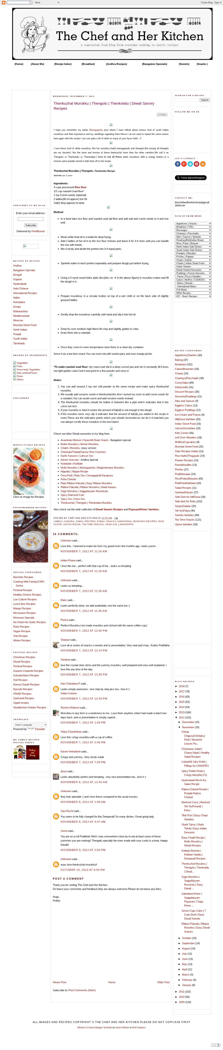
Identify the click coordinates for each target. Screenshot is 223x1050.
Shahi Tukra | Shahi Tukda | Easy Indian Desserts (194, 828)
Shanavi (65, 639)
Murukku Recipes (145, 521)
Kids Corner (182, 432)
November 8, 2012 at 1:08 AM (83, 801)
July (184, 953)
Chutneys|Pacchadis (187, 378)
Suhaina (65, 659)
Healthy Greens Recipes (27, 594)
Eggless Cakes (183, 405)
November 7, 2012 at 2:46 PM (83, 742)
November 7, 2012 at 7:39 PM (83, 762)
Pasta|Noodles (183, 464)
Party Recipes (21, 626)
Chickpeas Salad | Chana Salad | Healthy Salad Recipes (196, 752)
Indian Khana (68, 560)
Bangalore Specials (24, 270)
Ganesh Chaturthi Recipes (28, 670)
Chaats (179, 373)
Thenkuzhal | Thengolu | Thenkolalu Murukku (86, 502)
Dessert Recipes (184, 391)
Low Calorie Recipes (25, 599)
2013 (182, 712)
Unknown (66, 540)
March (186, 974)
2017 (182, 691)
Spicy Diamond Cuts (72, 494)
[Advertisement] (111, 77)
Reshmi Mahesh (70, 707)
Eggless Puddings (185, 409)
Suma (64, 830)
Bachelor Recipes (23, 577)
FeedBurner (38, 231)
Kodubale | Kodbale (72, 463)
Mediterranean (21, 315)
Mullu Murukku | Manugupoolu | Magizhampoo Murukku (92, 467)
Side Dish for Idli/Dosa (187, 496)
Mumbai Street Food (24, 325)
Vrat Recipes (20, 635)
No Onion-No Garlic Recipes (29, 622)
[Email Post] (115, 518)
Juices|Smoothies (185, 428)
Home (111, 982)
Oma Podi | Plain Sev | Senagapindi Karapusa (87, 475)
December (188, 722)
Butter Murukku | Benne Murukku (79, 444)
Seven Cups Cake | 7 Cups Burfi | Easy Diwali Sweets (194, 914)
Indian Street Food (185, 423)
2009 (182, 1002)
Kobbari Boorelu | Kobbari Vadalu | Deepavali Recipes (194, 854)
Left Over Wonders (186, 437)
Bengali (17, 274)
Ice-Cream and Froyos (188, 414)
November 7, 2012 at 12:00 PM (84, 630)
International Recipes (25, 293)
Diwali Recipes (21, 661)
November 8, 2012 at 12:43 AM (84, 782)
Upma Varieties (183, 524)
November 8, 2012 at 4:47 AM (83, 821)
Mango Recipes (22, 608)
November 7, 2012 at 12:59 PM (84, 698)
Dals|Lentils (181, 387)
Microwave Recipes (24, 612)
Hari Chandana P (70, 683)
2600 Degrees (138, 1027)
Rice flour (81, 187)
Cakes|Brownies (184, 368)
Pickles (179, 469)
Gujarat (17, 279)
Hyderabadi (19, 283)
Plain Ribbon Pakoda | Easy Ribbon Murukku (86, 483)
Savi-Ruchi (67, 810)
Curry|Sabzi (182, 382)
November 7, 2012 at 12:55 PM (84, 674)
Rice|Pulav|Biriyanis (186, 478)
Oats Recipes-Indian (186, 451)
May (185, 964)
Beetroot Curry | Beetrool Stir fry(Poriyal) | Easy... (196, 806)
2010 (182, 996)
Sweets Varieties (184, 515)
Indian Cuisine (69, 693)
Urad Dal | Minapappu (119, 524)
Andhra (17, 265)
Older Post (163, 982)
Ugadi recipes (21, 702)
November (188, 727)
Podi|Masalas (182, 474)
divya (64, 771)
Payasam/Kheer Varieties (144, 509)
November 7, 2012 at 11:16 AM (84, 551)
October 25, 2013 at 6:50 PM (83, 869)
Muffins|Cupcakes (185, 442)
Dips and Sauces (184, 400)
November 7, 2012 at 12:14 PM (84, 650)
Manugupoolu (96, 130)
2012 (182, 717)
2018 (182, 686)
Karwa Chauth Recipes (26, 684)
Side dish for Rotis (185, 501)
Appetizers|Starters (186, 355)
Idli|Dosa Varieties (185, 419)
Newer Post (59, 982)
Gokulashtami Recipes (26, 675)
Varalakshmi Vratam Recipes (29, 707)
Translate (39, 728)
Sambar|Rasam (184, 492)
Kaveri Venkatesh (71, 751)
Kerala (17, 306)
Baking (179, 359)
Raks (64, 600)
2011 (182, 991)
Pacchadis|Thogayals (187, 455)
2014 (182, 707)
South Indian (20, 338)
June (185, 958)
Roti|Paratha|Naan (185, 483)
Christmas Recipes (24, 657)
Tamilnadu (19, 343)
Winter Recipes (22, 640)
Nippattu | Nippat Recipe (74, 471)
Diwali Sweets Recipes (109, 509)
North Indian (20, 329)
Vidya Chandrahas (71, 731)
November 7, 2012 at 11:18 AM (84, 571)
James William (122, 1027)
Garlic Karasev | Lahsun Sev (77, 455)
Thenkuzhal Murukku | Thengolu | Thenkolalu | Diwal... (195, 867)
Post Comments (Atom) (82, 990)
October (187, 938)
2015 (182, 701)
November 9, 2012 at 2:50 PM (83, 849)
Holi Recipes (20, 679)
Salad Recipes (183, 487)
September (188, 943)
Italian (16, 297)
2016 (182, 696)
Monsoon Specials (23, 617)
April (185, 969)
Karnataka (19, 302)
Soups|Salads (183, 506)
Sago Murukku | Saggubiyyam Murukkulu (84, 491)
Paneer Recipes (184, 460)
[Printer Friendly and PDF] (162, 116)
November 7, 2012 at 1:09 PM (83, 722)
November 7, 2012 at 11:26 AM (84, 590)
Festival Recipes (22, 590)
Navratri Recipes (22, 689)
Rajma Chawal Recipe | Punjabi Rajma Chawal (195, 793)
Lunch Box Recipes (24, 603)
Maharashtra (20, 311)
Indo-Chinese (20, 288)
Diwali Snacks (106, 521)
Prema (64, 619)
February (187, 979)
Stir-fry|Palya (182, 510)
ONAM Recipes (22, 693)
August (186, 948)
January (187, 985)
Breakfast (180, 364)
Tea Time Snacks (93, 524)
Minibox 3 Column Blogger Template (95, 1027)
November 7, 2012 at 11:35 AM (84, 610)
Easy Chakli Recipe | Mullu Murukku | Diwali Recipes (193, 841)
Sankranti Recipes (23, 698)
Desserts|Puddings (186, 396)
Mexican (18, 320)
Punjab (17, 334)
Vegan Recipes (21, 631)
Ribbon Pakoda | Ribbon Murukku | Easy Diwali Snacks (196, 927)
